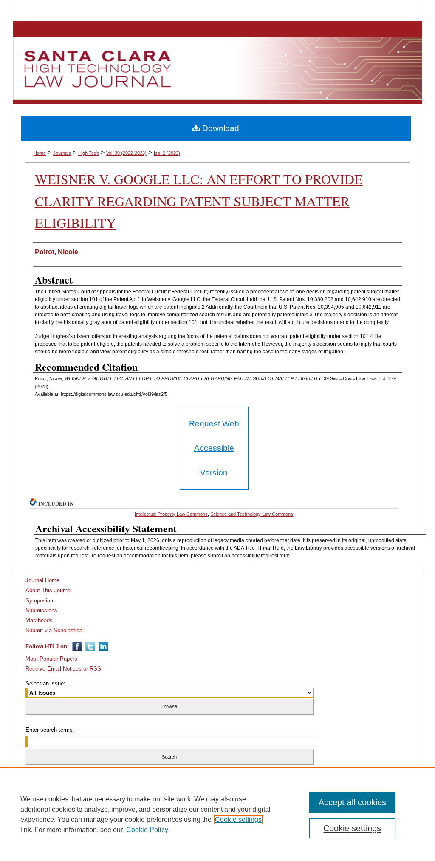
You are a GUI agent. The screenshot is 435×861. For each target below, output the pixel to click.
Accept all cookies (352, 802)
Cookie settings (238, 819)
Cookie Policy (147, 829)
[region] (217, 814)
